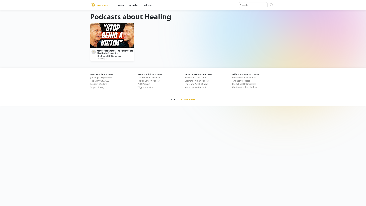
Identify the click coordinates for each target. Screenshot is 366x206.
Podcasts (147, 5)
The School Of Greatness (109, 56)
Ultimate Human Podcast (197, 80)
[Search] (271, 5)
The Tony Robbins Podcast (245, 87)
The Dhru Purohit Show (196, 83)
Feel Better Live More (195, 77)
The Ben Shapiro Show (149, 77)
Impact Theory (97, 87)
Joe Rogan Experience (101, 77)
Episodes (133, 5)
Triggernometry (145, 87)
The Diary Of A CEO (100, 80)
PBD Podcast (144, 83)
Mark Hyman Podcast (195, 87)
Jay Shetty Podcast (241, 80)
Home (121, 5)
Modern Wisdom (98, 83)
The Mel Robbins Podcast (244, 77)
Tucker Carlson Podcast (149, 80)
